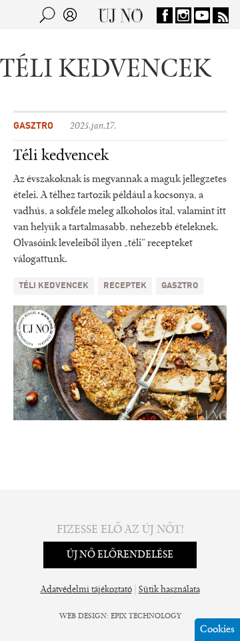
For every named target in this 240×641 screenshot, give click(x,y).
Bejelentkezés (70, 15)
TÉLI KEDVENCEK (54, 285)
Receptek (125, 285)
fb (165, 15)
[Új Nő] (120, 15)
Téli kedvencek (61, 156)
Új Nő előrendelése (120, 555)
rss (221, 15)
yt (202, 15)
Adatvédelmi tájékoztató (86, 590)
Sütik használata (169, 590)
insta (183, 15)
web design (83, 616)
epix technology (146, 616)
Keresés (47, 15)
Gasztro (33, 126)
